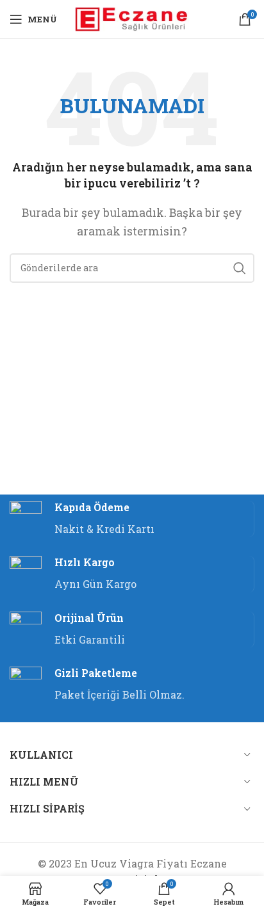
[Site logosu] (132, 17)
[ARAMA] (239, 268)
